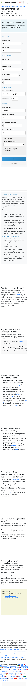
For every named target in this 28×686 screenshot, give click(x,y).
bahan (19, 294)
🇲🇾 (20, 2)
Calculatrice (4, 671)
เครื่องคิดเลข (3, 678)
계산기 (4, 680)
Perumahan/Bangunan (19, 6)
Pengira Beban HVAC (10, 596)
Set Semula (14, 164)
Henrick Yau (12, 11)
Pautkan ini (13, 15)
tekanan (20, 386)
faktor (11, 492)
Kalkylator (3, 675)
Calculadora (13, 666)
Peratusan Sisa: (7, 98)
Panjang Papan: (7, 66)
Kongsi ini (23, 15)
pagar (17, 395)
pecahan (16, 405)
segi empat (16, 479)
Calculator (7, 668)
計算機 (11, 678)
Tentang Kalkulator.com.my (7, 656)
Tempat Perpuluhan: (10, 141)
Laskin (10, 675)
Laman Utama (4, 6)
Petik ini (4, 15)
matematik (14, 445)
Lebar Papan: (6, 59)
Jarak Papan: (6, 74)
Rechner (2, 676)
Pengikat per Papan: (8, 114)
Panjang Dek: (6, 40)
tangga (12, 396)
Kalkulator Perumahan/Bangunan (9, 649)
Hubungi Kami (21, 656)
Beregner (20, 664)
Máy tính (17, 675)
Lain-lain (11, 6)
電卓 (26, 678)
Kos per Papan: (6, 79)
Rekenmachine (12, 676)
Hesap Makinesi (15, 671)
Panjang (20, 341)
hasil (16, 449)
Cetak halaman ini (7, 13)
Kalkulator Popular (5, 657)
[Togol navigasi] (25, 2)
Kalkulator (3, 673)
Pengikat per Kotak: (8, 130)
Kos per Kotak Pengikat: (9, 122)
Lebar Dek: (5, 47)
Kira (14, 159)
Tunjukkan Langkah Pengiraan (11, 149)
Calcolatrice (3, 666)
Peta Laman (15, 657)
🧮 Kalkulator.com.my (8, 2)
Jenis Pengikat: (6, 107)
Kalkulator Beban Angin (11, 598)
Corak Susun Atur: (7, 91)
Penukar (22, 657)
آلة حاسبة (21, 676)
